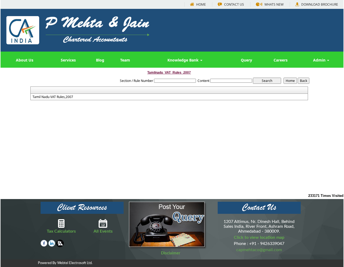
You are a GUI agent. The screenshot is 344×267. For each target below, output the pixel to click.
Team (125, 60)
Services (68, 60)
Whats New (274, 4)
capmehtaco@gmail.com (259, 250)
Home (200, 4)
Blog (100, 60)
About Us (24, 60)
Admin (320, 60)
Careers (281, 60)
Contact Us (233, 4)
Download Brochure (319, 4)
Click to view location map (259, 237)
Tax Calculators (61, 231)
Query (246, 60)
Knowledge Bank (183, 60)
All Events (103, 231)
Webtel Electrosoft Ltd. (74, 263)
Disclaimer (170, 253)
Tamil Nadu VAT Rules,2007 (53, 97)
